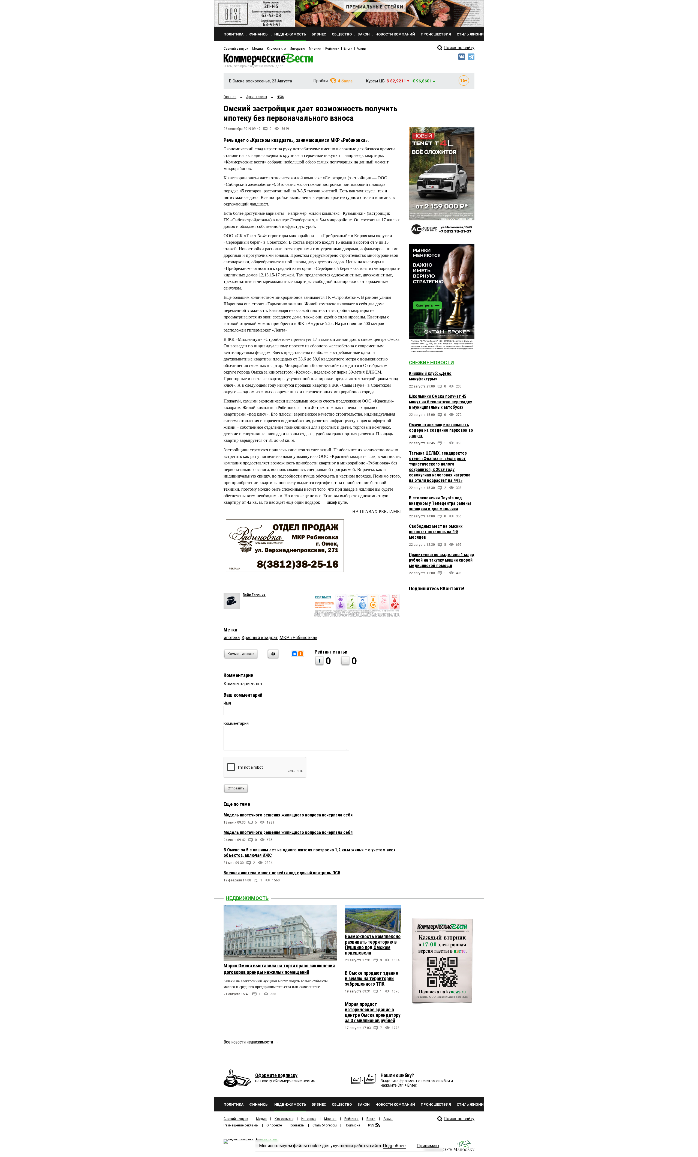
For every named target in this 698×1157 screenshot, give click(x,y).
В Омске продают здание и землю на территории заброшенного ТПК (371, 978)
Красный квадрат (260, 637)
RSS (371, 1125)
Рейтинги (332, 48)
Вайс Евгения (254, 595)
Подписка (352, 1125)
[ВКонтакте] (294, 653)
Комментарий (236, 723)
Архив (361, 48)
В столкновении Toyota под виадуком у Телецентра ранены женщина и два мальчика (440, 503)
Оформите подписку (276, 1075)
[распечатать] (272, 657)
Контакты (297, 1125)
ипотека (232, 637)
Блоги (348, 48)
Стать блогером (324, 1125)
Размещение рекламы (241, 1125)
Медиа (257, 48)
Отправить (236, 788)
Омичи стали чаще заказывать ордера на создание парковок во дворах (441, 430)
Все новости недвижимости (248, 1042)
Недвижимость (247, 898)
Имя (227, 703)
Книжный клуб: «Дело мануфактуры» (430, 376)
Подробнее (394, 1145)
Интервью (297, 48)
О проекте (274, 1125)
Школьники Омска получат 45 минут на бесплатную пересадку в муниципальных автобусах (440, 402)
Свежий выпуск (236, 48)
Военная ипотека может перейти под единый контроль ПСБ (282, 872)
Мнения (315, 48)
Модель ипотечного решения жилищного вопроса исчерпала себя (288, 815)
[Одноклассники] (300, 653)
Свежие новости (431, 362)
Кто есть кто (276, 48)
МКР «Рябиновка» (298, 637)
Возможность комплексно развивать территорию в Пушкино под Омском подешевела (373, 945)
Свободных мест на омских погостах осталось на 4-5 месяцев (435, 532)
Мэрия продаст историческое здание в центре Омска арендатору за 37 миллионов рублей (373, 1012)
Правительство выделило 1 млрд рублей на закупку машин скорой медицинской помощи (441, 560)
